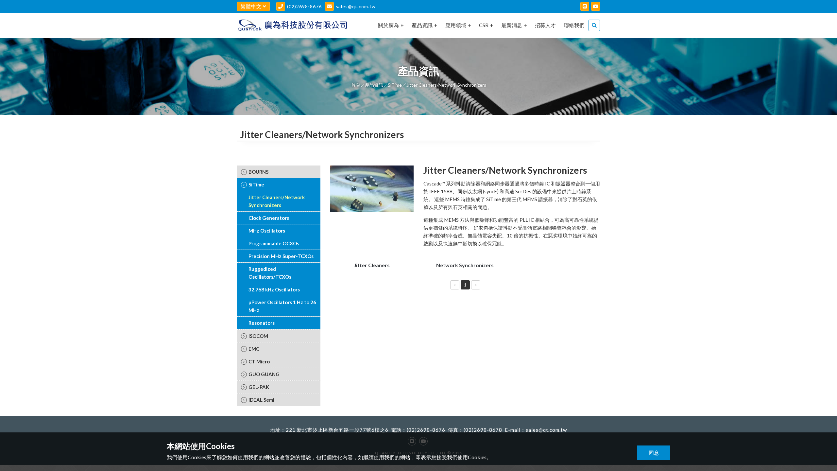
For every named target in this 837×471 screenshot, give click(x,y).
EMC (253, 349)
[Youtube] (595, 6)
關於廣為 (388, 25)
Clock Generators (268, 218)
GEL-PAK (258, 387)
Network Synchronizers (465, 265)
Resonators (261, 323)
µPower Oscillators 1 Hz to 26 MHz (282, 306)
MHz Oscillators (266, 231)
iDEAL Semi (261, 400)
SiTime (395, 85)
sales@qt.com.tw (356, 6)
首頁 (355, 85)
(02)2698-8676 (304, 6)
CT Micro (259, 361)
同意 (654, 452)
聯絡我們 (574, 25)
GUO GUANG (264, 374)
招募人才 (545, 25)
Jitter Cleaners (372, 265)
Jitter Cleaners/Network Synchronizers (276, 201)
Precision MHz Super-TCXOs (281, 256)
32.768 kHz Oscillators (274, 289)
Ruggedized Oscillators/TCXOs (269, 273)
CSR (483, 25)
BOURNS (258, 172)
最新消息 (511, 25)
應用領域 (455, 25)
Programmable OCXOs (273, 243)
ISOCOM (258, 336)
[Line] (584, 6)
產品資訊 (422, 25)
